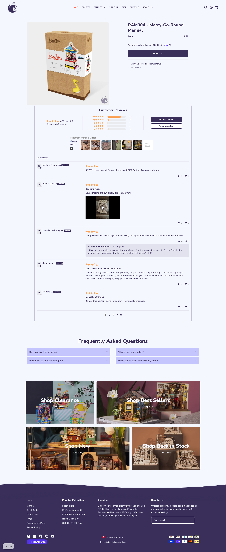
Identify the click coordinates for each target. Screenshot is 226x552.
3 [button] (113, 314)
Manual (30, 505)
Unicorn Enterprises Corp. (116, 542)
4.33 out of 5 (66, 121)
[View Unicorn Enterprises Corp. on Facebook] (41, 536)
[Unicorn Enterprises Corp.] (12, 7)
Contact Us (32, 514)
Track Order (33, 510)
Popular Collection (73, 500)
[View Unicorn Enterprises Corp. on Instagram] (29, 536)
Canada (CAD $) (113, 537)
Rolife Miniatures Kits (72, 510)
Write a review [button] (166, 119)
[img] (185, 36)
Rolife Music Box (70, 518)
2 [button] (109, 314)
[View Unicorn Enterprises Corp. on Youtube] (53, 536)
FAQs (29, 518)
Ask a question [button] (166, 126)
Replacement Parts (36, 523)
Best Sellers (68, 505)
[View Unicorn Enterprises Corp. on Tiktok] (35, 536)
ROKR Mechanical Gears (74, 514)
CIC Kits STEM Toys (72, 523)
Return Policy (33, 527)
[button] (134, 7)
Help (29, 500)
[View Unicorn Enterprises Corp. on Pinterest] (47, 536)
